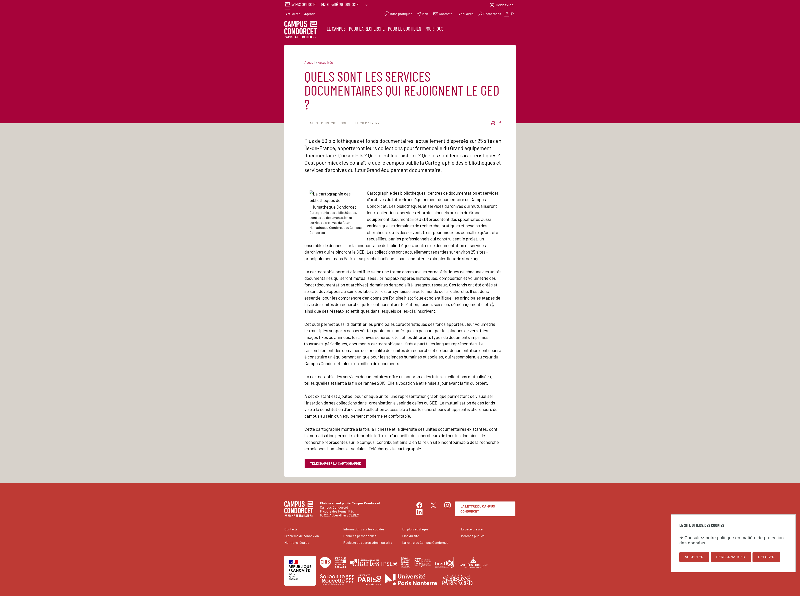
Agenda (309, 14)
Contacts (291, 529)
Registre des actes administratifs (367, 542)
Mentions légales (296, 542)
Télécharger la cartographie (335, 463)
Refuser (766, 557)
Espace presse (472, 529)
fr (506, 13)
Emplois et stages (415, 529)
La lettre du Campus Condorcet (477, 508)
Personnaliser (730, 557)
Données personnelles (359, 536)
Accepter (694, 557)
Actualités (292, 14)
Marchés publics (473, 536)
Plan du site (410, 536)
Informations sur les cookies (364, 529)
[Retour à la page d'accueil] (300, 30)
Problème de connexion (301, 536)
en (512, 13)
